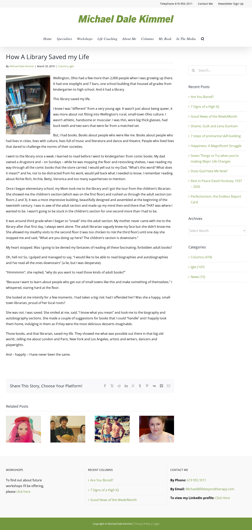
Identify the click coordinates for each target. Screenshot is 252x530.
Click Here (222, 498)
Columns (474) (201, 257)
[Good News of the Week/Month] (112, 418)
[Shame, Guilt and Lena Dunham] (156, 418)
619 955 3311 (196, 480)
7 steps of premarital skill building (216, 136)
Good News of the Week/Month (214, 116)
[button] (202, 38)
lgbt (71, 66)
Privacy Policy (142, 523)
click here (23, 491)
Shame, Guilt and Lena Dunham (214, 126)
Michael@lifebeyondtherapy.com (210, 489)
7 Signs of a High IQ (205, 106)
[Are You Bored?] (23, 418)
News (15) (198, 277)
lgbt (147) (198, 267)
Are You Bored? (202, 97)
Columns (63, 66)
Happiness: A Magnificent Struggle (216, 146)
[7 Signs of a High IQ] (67, 418)
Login (156, 523)
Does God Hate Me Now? (209, 171)
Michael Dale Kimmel (21, 66)
